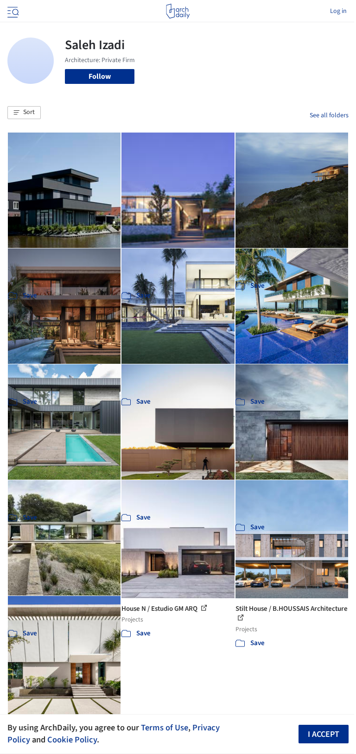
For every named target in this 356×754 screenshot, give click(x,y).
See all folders (329, 115)
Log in (338, 11)
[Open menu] (12, 11)
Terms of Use (164, 728)
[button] (24, 112)
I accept (323, 734)
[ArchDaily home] (178, 11)
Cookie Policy (72, 740)
